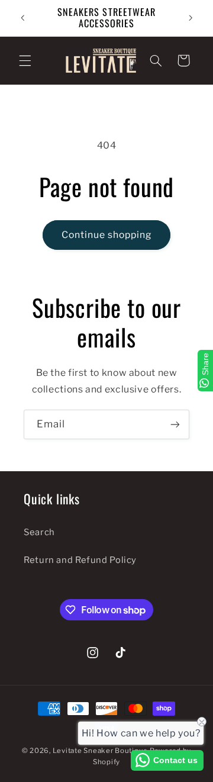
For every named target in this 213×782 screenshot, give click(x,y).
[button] (24, 60)
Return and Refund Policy (80, 560)
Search (39, 532)
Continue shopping (107, 234)
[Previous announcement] (22, 18)
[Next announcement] (191, 18)
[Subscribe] (175, 424)
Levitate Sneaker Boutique (100, 750)
